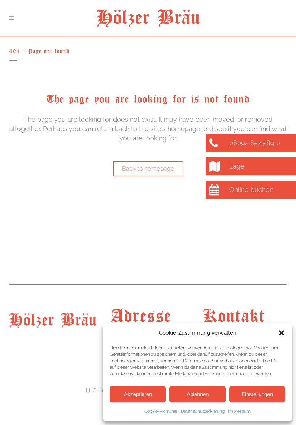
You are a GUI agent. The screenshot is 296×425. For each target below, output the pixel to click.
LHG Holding (102, 390)
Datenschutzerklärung (203, 411)
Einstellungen (257, 394)
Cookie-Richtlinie (160, 411)
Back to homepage (148, 168)
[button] (281, 332)
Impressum (239, 411)
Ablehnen (198, 394)
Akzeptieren (138, 394)
